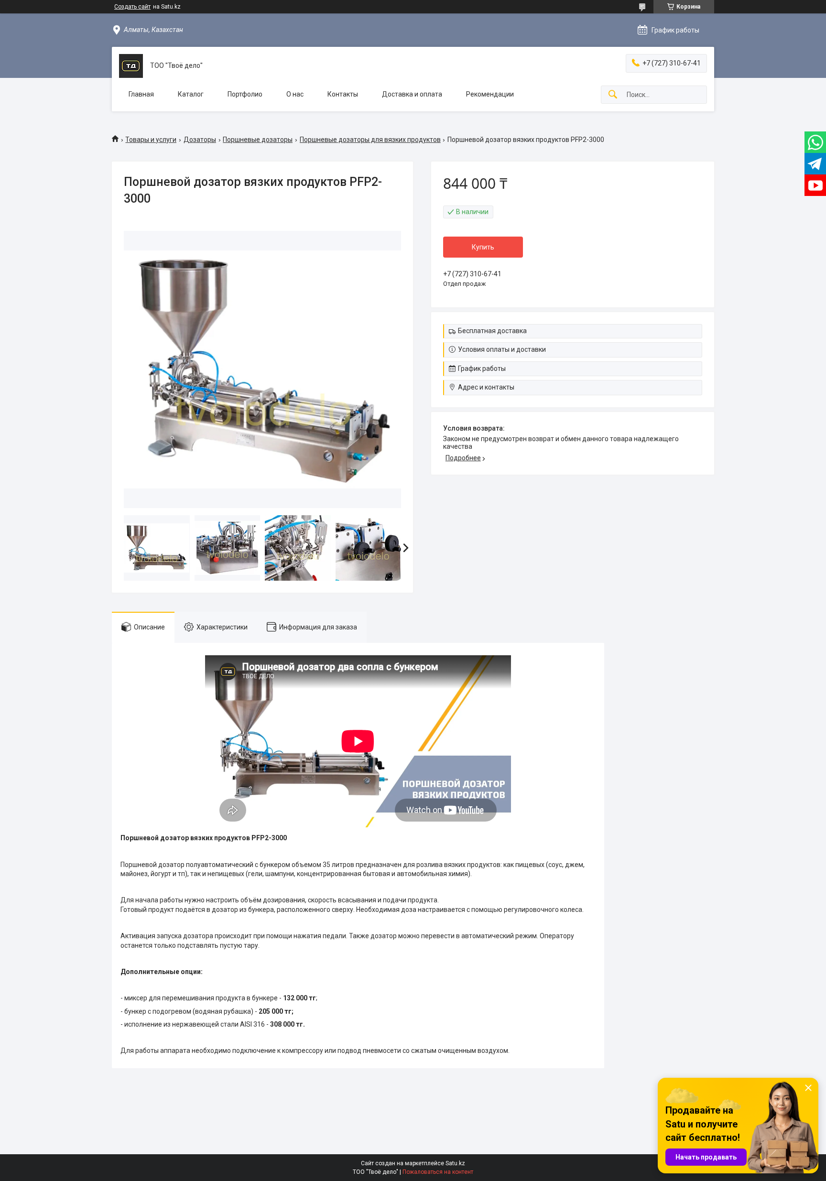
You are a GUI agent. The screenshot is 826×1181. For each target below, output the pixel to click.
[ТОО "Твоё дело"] (131, 66)
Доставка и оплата (412, 94)
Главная (141, 94)
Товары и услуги (150, 139)
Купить (483, 247)
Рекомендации (490, 94)
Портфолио (245, 94)
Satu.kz (455, 1163)
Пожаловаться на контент (437, 1172)
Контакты (342, 94)
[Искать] (613, 94)
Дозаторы (200, 139)
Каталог (191, 94)
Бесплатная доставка (492, 331)
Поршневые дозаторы (258, 139)
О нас (295, 94)
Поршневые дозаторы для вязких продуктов (370, 139)
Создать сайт (132, 6)
